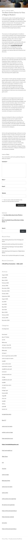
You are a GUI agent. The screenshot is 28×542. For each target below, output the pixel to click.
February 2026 (5, 283)
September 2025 (6, 296)
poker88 (4, 406)
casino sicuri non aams (7, 426)
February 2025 (5, 315)
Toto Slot (4, 468)
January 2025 (5, 317)
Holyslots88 (5, 393)
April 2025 (4, 309)
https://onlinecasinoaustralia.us (9, 528)
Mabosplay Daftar (6, 480)
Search (3, 228)
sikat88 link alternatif (7, 369)
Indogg (3, 377)
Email (3, 186)
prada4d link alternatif (16, 45)
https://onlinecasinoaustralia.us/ (9, 510)
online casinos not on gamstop (9, 498)
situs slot (4, 398)
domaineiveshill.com (6, 374)
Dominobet (4, 334)
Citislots (4, 387)
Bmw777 (4, 420)
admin (12, 10)
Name (3, 179)
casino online (5, 492)
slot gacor (4, 353)
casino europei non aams (7, 358)
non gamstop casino (6, 385)
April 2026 (4, 277)
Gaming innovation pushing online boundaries (12, 244)
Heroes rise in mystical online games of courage (13, 255)
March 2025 (5, 312)
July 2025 (4, 301)
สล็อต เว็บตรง (5, 456)
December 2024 (6, 320)
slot (3, 462)
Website (4, 193)
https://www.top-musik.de (8, 516)
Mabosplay (4, 350)
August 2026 (5, 275)
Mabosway (4, 342)
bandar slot (4, 409)
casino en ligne (5, 474)
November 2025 (6, 291)
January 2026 (5, 285)
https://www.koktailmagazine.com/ (10, 444)
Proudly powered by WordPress (15, 538)
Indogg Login (5, 390)
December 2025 (6, 288)
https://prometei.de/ (6, 347)
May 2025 (4, 307)
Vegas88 (4, 395)
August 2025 (5, 299)
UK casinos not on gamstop (8, 504)
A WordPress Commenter (8, 263)
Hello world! (20, 263)
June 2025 (4, 304)
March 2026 (5, 280)
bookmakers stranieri (7, 366)
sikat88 (3, 361)
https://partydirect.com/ (7, 438)
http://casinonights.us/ (7, 450)
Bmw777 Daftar (5, 337)
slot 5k (3, 339)
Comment (4, 161)
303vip (3, 403)
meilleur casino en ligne (7, 432)
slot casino (4, 522)
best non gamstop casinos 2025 (9, 355)
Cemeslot (4, 371)
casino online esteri (6, 363)
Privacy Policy (5, 538)
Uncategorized (5, 328)
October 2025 (5, 293)
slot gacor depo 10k (6, 345)
